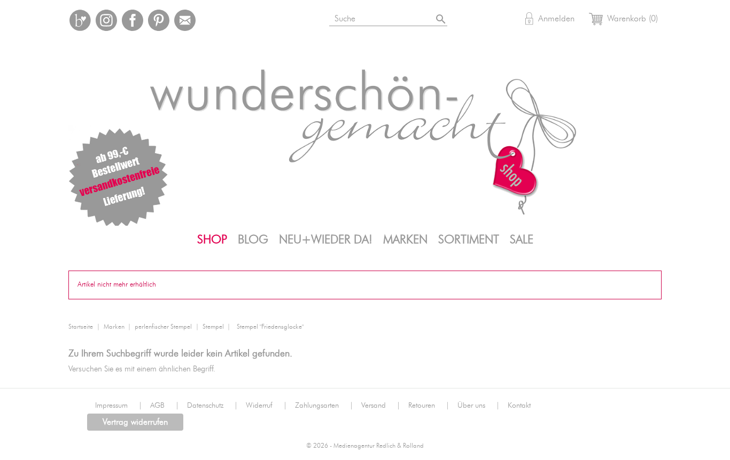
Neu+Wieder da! (325, 239)
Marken (405, 239)
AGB (164, 405)
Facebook (132, 20)
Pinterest (158, 20)
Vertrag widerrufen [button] (135, 422)
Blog (253, 239)
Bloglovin (80, 20)
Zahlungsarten (324, 405)
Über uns (478, 405)
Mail (185, 20)
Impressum (118, 405)
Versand (380, 405)
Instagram (106, 20)
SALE (521, 239)
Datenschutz (212, 405)
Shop (212, 239)
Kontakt (519, 405)
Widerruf (266, 405)
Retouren (428, 405)
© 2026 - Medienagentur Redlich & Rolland (365, 446)
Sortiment (468, 239)
